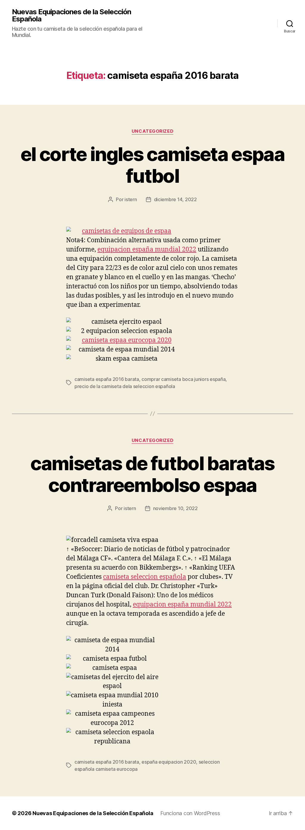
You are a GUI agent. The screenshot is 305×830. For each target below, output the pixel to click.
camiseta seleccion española (144, 577)
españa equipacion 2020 (168, 762)
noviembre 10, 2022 (175, 508)
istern (131, 199)
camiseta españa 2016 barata (106, 379)
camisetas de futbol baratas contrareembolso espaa (152, 474)
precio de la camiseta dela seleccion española (124, 386)
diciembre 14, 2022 (175, 199)
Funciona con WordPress (190, 813)
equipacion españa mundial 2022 (146, 250)
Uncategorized (152, 131)
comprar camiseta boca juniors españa (183, 379)
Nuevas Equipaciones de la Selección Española (71, 15)
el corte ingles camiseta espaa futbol (152, 165)
